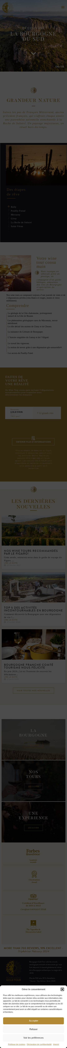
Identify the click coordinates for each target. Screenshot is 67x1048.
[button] (62, 989)
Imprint (56, 1044)
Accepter (33, 1020)
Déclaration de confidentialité (39, 1044)
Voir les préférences (33, 1037)
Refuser (33, 1029)
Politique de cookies (16, 1044)
